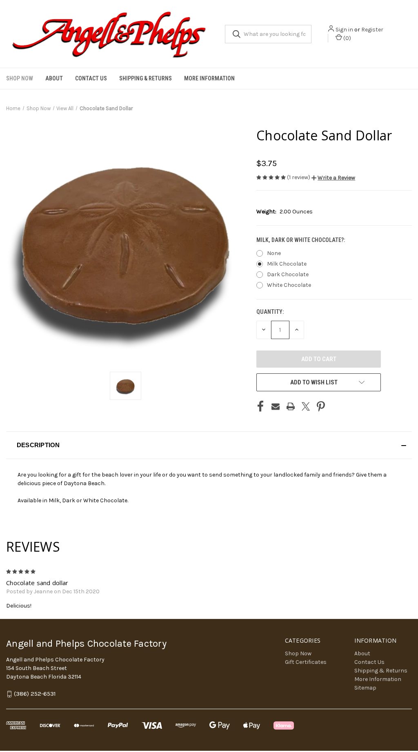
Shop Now (19, 78)
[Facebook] (260, 406)
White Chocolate (289, 285)
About (54, 78)
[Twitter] (306, 406)
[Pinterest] (321, 406)
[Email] (275, 406)
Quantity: (270, 311)
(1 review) (299, 177)
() (346, 38)
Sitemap (365, 687)
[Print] (291, 406)
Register (372, 29)
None (274, 253)
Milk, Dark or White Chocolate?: (301, 240)
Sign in (344, 29)
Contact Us (91, 78)
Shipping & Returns (145, 78)
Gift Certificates (306, 662)
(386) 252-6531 (35, 694)
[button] (333, 177)
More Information (209, 78)
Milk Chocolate (287, 263)
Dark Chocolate (288, 274)
